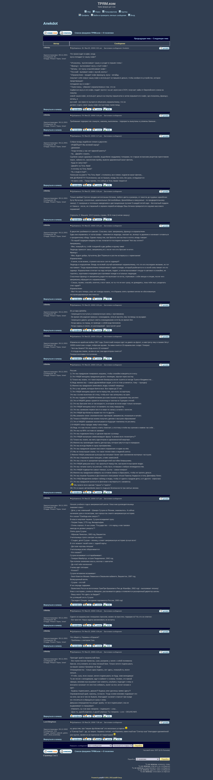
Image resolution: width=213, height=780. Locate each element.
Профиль (85, 15)
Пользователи (111, 12)
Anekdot (50, 23)
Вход (133, 15)
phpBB (101, 777)
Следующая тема (160, 39)
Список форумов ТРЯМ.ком (87, 33)
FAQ (89, 12)
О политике (108, 33)
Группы (124, 12)
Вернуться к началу (53, 109)
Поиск (97, 12)
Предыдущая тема (142, 39)
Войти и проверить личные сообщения (110, 15)
